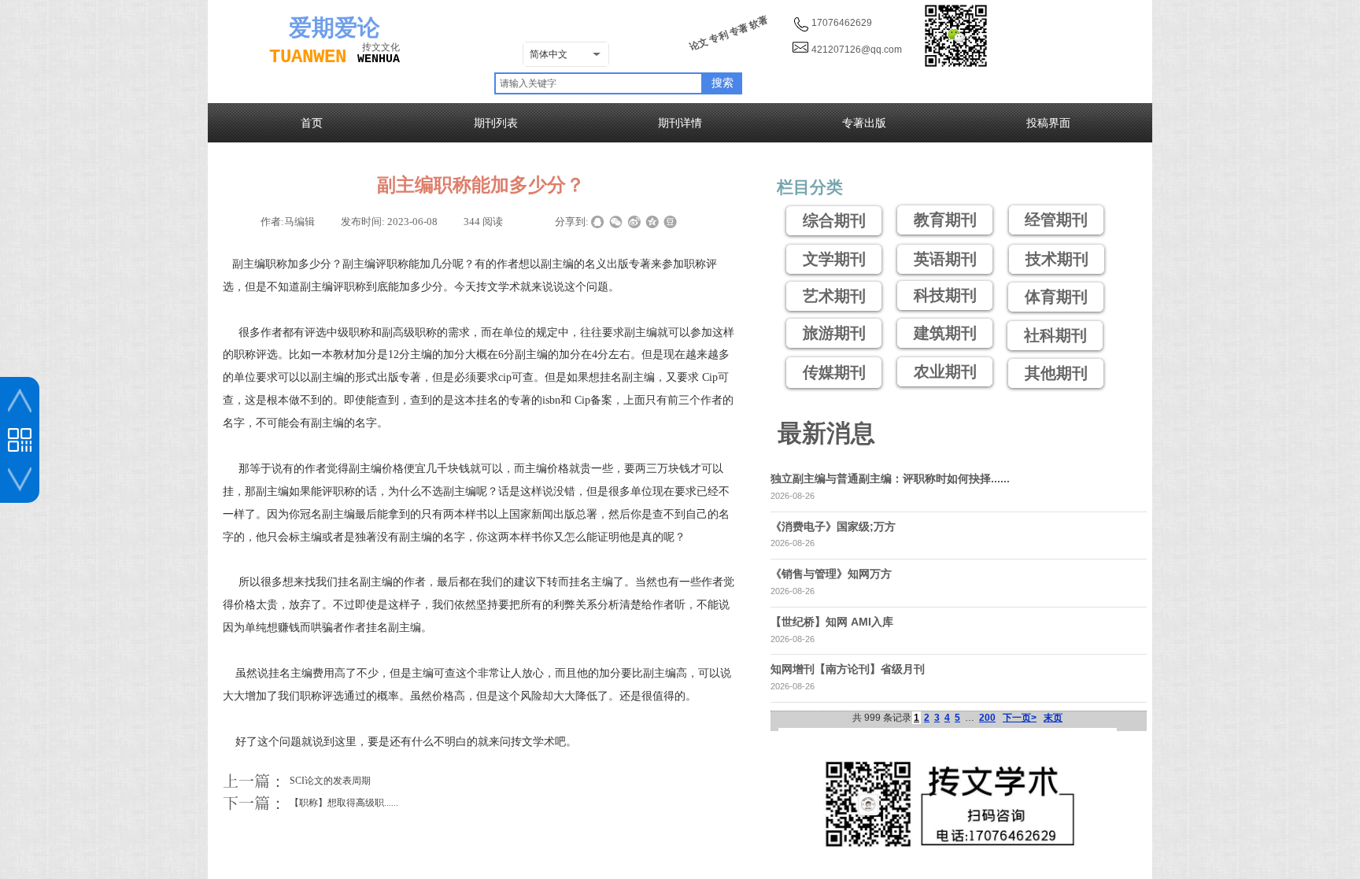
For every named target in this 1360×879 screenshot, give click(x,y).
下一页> (1020, 717)
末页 (1053, 717)
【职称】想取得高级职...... (310, 803)
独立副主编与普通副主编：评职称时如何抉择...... (890, 478)
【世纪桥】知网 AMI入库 (832, 621)
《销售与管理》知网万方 (831, 573)
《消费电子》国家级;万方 (833, 526)
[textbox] (598, 83)
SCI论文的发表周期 (297, 781)
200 (987, 717)
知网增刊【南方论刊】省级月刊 (848, 669)
